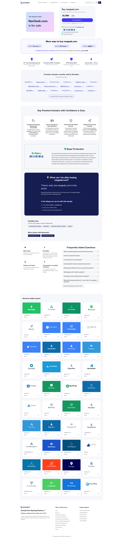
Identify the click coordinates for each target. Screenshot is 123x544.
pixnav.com (26, 393)
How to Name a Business (61, 517)
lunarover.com (47, 491)
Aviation (70, 226)
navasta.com (86, 315)
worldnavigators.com (28, 452)
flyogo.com (66, 471)
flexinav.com (26, 354)
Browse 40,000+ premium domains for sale (61, 96)
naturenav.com (67, 413)
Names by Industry (42, 2)
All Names (73, 2)
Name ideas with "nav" (34, 235)
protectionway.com (28, 491)
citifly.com (86, 452)
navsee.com (26, 432)
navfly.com (86, 334)
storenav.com (27, 374)
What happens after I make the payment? (74, 272)
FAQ (56, 510)
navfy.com (26, 334)
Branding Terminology (60, 525)
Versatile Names (54, 2)
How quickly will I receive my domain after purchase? (77, 263)
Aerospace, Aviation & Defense (58, 226)
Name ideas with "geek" (47, 235)
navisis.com (46, 413)
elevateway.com (27, 471)
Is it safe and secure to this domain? (73, 259)
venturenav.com (67, 334)
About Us (57, 512)
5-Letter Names (83, 516)
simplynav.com (47, 354)
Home (56, 529)
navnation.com (87, 393)
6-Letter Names (83, 518)
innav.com (26, 412)
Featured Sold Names (60, 514)
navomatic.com (87, 373)
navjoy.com (86, 354)
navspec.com (47, 334)
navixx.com (46, 432)
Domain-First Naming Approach (62, 521)
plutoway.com (87, 491)
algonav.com (66, 374)
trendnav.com (47, 373)
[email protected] (66, 210)
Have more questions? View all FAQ (73, 286)
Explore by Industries (84, 510)
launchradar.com (47, 471)
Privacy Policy (58, 527)
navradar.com (67, 354)
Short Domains (64, 2)
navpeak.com (67, 393)
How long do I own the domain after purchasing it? (76, 276)
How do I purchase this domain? (72, 255)
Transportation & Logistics (35, 226)
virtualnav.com (47, 315)
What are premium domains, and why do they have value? (78, 251)
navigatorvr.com (67, 432)
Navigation (46, 226)
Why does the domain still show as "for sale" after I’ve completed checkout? (80, 281)
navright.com (26, 315)
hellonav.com (47, 393)
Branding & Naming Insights (61, 519)
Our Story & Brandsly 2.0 (61, 523)
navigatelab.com (87, 432)
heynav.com (86, 413)
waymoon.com (67, 491)
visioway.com (87, 471)
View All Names (83, 520)
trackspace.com (67, 452)
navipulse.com (47, 452)
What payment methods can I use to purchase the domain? (78, 268)
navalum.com (67, 315)
